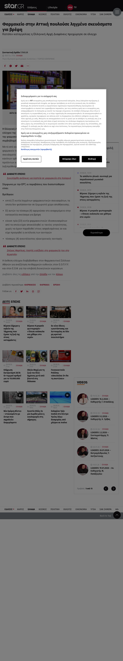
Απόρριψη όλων (69, 159)
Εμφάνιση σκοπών (31, 159)
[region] (61, 128)
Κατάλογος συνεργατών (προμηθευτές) (36, 149)
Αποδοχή (92, 159)
